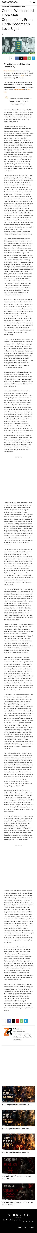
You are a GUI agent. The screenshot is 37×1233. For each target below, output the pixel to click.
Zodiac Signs (5, 1173)
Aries (3, 1149)
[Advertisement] (18, 480)
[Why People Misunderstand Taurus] (18, 1118)
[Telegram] (33, 58)
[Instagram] (26, 1221)
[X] (21, 58)
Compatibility (13, 6)
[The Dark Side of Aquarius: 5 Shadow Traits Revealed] (18, 1191)
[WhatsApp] (29, 58)
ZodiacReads (6, 34)
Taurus (3, 1125)
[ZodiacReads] (8, 1035)
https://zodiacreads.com (19, 1031)
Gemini (19, 6)
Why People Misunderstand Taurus (16, 1129)
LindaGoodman (5, 6)
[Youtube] (33, 1221)
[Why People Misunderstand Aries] (18, 1142)
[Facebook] (17, 58)
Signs (22, 75)
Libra (23, 6)
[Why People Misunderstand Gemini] (18, 1094)
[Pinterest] (25, 58)
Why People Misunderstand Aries (16, 1152)
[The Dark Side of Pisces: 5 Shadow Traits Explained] (18, 1165)
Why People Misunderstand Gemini (16, 1105)
